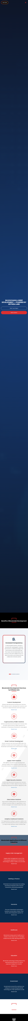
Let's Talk (5, 2)
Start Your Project (14, 308)
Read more (14, 709)
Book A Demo (14, 312)
